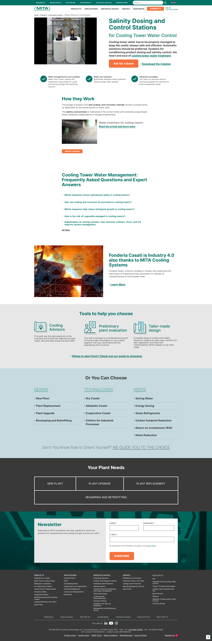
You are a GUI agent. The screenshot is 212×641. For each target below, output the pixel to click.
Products (43, 15)
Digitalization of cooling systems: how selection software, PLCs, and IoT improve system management (102, 223)
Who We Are (85, 617)
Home (36, 15)
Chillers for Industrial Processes (99, 422)
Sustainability (103, 617)
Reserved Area (143, 617)
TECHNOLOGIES (98, 389)
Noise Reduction (146, 435)
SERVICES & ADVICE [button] (110, 9)
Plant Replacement (48, 405)
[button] (173, 2)
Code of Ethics (140, 635)
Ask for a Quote (124, 63)
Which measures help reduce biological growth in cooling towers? (99, 209)
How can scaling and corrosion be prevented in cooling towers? (98, 202)
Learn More (118, 284)
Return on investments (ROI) (153, 427)
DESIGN (41, 389)
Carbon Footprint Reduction (153, 420)
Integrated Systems (55, 15)
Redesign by (170, 635)
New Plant (42, 398)
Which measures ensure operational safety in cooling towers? (97, 195)
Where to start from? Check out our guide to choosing (107, 356)
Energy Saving (144, 405)
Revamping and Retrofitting (54, 420)
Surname (149, 523)
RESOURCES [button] (138, 9)
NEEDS (140, 389)
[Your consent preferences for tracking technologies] (208, 637)
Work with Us (162, 617)
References (48, 617)
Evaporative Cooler (98, 413)
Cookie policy (84, 635)
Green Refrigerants (147, 413)
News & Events (67, 617)
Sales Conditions (111, 635)
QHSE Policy (96, 635)
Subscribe (121, 556)
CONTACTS (155, 9)
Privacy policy (70, 635)
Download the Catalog (156, 64)
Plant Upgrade (45, 413)
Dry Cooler (93, 398)
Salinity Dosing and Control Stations (77, 15)
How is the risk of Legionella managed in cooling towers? (94, 216)
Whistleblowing (126, 635)
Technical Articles (123, 617)
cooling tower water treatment (151, 55)
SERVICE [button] (126, 9)
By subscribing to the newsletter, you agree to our (133, 546)
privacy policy (151, 546)
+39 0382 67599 (171, 9)
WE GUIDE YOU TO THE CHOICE (141, 447)
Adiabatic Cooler (97, 405)
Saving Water (144, 398)
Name (113, 523)
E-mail (114, 534)
